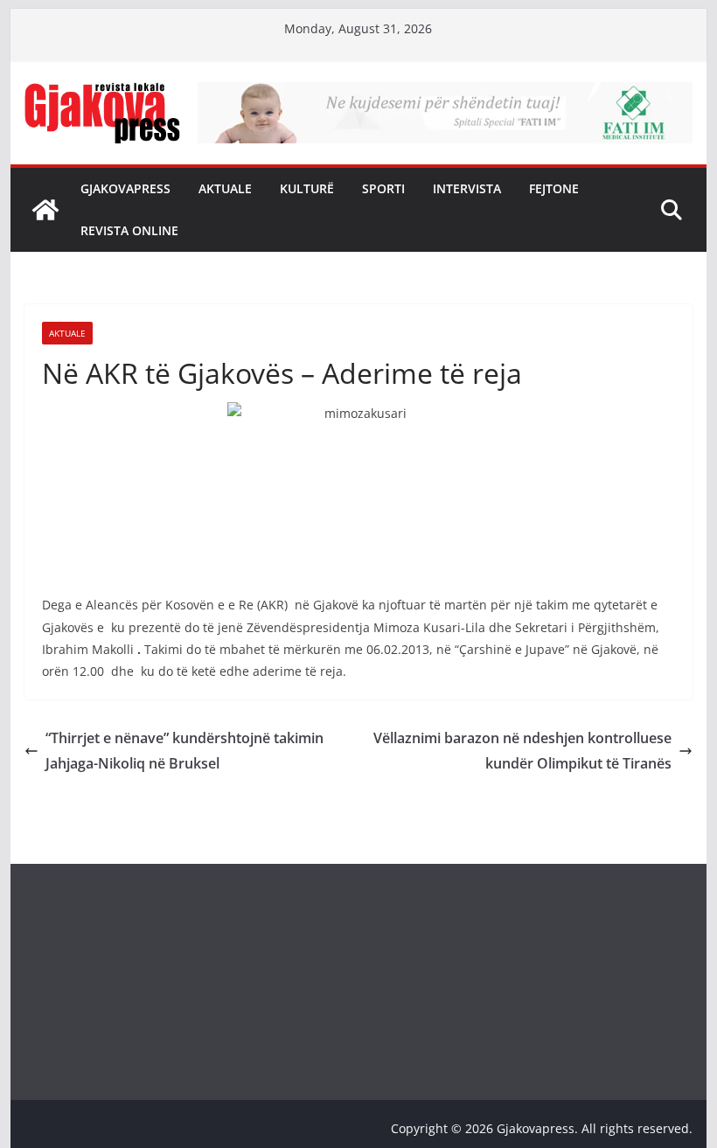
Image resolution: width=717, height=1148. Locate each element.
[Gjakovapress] (45, 210)
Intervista (467, 188)
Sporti (383, 188)
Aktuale (225, 188)
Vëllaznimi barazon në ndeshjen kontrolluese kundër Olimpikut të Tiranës (522, 750)
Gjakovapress (125, 188)
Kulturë (307, 188)
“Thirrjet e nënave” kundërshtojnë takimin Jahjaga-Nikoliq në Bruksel (184, 750)
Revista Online (129, 230)
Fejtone (554, 188)
